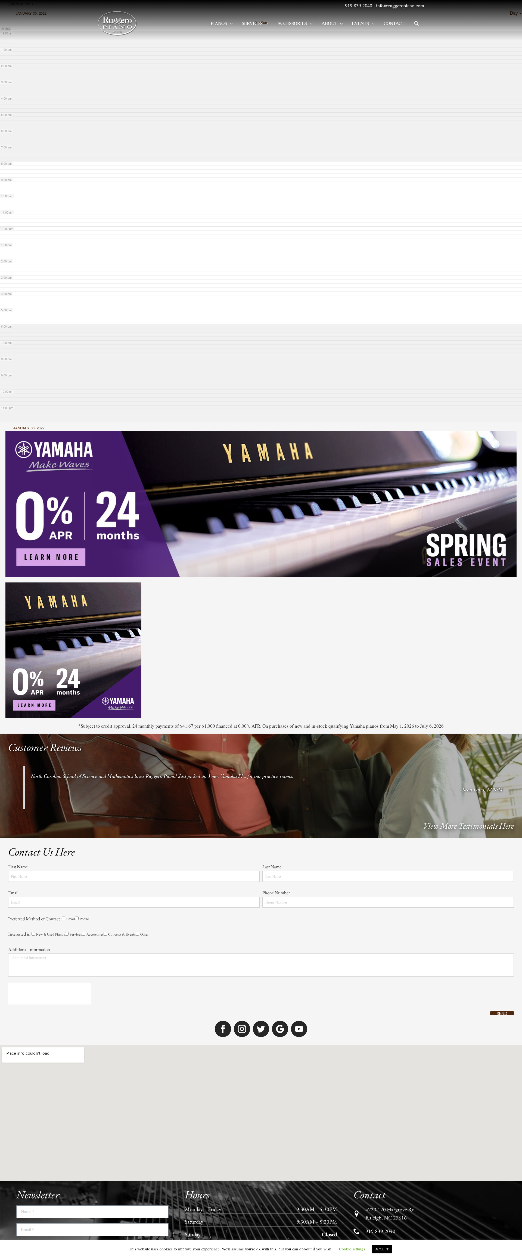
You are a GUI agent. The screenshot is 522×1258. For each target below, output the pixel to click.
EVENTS (360, 23)
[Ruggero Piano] (118, 23)
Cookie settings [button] (352, 1248)
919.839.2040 (358, 5)
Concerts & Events (106, 678)
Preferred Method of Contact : (35, 646)
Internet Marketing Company (391, 1045)
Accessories (292, 23)
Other (132, 678)
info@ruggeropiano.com (400, 5)
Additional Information (29, 693)
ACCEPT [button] (382, 1249)
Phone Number (276, 615)
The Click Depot (350, 1045)
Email (13, 615)
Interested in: (20, 670)
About (329, 23)
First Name (18, 584)
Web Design (322, 1045)
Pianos (219, 23)
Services (252, 23)
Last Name (272, 584)
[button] (417, 23)
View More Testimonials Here (468, 535)
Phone (33, 654)
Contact (394, 23)
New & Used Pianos (27, 678)
